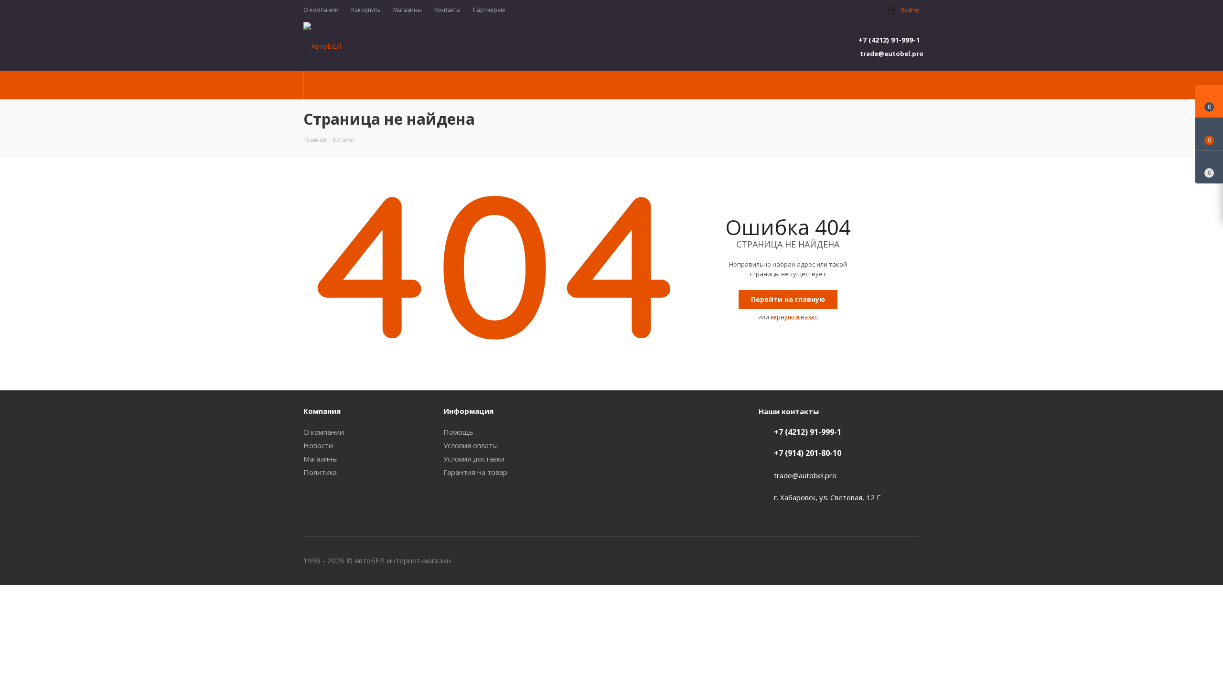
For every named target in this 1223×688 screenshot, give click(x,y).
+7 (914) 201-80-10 (807, 453)
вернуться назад (794, 317)
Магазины (320, 458)
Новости (318, 445)
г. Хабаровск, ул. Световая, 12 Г (827, 497)
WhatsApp (912, 560)
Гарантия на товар (475, 472)
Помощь (458, 432)
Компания (322, 411)
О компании (323, 432)
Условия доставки (473, 458)
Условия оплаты (470, 445)
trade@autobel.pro (890, 53)
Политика (320, 472)
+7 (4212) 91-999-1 (889, 39)
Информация (468, 411)
